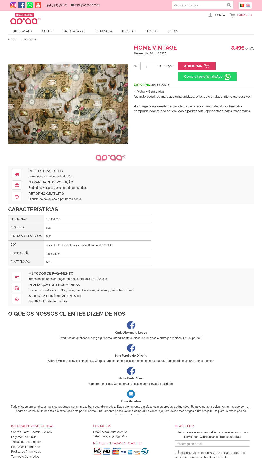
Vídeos (173, 31)
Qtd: (136, 66)
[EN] (248, 5)
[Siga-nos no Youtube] (37, 5)
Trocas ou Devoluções (26, 441)
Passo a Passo (74, 31)
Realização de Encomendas (54, 285)
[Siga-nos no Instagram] (12, 5)
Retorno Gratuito (46, 194)
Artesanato (22, 31)
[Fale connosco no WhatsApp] (29, 5)
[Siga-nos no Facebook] (20, 5)
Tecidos (151, 31)
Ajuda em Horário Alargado (55, 296)
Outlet (47, 31)
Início (11, 39)
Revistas (128, 31)
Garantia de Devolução (51, 182)
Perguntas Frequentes (25, 446)
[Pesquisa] (229, 5)
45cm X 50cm (166, 66)
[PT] (242, 5)
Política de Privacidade (26, 451)
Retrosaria (103, 31)
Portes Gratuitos (46, 171)
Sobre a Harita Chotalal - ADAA (31, 432)
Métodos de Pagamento (51, 273)
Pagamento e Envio (24, 437)
